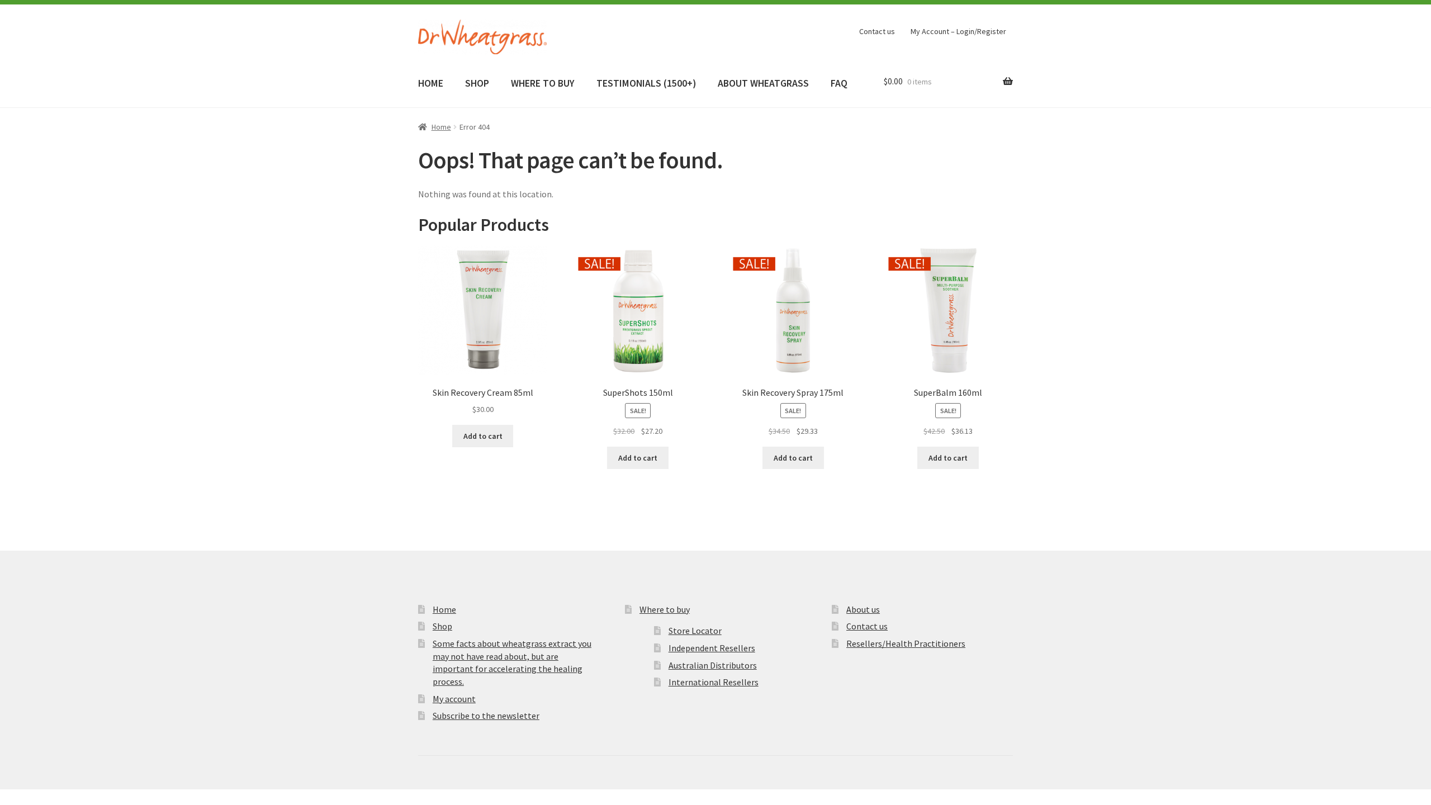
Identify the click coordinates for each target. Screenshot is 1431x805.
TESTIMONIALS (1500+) (646, 83)
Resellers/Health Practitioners (905, 643)
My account (454, 698)
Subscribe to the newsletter (486, 715)
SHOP (477, 83)
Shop (442, 626)
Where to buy (664, 609)
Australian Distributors (713, 665)
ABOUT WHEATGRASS (763, 83)
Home (441, 127)
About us (863, 609)
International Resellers (714, 682)
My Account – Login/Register (958, 31)
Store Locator (695, 630)
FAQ (839, 83)
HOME (430, 83)
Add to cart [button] (483, 436)
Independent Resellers (712, 648)
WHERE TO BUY (542, 83)
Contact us (877, 31)
